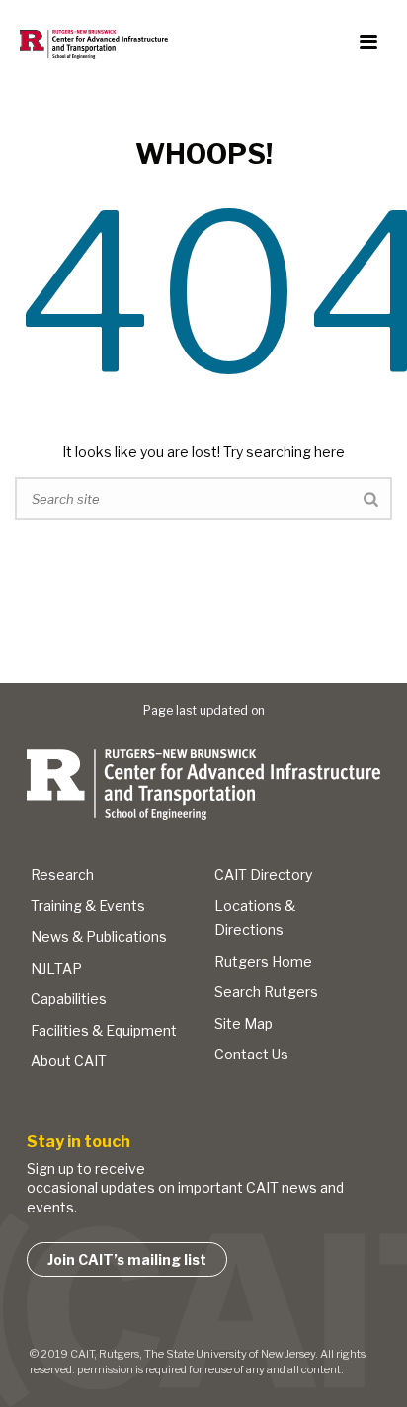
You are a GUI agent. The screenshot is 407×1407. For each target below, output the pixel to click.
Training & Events (88, 906)
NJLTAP (56, 968)
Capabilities (69, 998)
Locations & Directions (254, 918)
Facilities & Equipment (104, 1030)
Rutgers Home (263, 961)
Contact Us (251, 1054)
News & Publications (99, 936)
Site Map (243, 1023)
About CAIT (69, 1061)
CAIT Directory (263, 874)
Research (62, 874)
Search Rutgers (266, 991)
